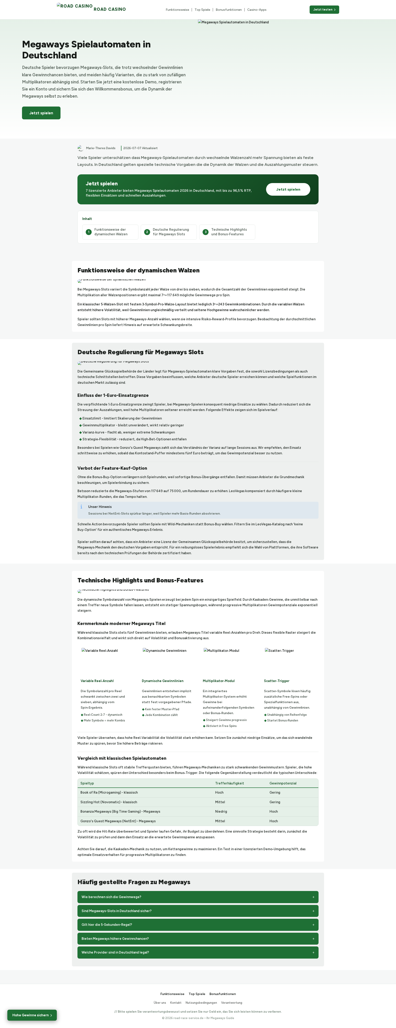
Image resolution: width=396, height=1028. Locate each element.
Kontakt (176, 1002)
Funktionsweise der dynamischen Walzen (110, 232)
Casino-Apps (257, 10)
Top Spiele (202, 10)
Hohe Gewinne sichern (30, 1015)
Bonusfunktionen (229, 10)
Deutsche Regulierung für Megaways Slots (171, 232)
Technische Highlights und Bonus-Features (229, 232)
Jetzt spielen (41, 113)
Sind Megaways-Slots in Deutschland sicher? (116, 911)
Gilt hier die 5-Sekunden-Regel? (107, 925)
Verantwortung (231, 1002)
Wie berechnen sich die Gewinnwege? (111, 897)
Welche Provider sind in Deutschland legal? (115, 952)
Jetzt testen (323, 9)
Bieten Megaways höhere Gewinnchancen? (115, 939)
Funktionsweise (177, 10)
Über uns (160, 1002)
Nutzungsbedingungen (201, 1002)
